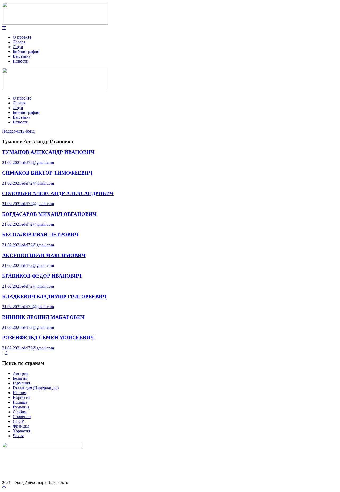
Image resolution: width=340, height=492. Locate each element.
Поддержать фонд (18, 131)
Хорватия (21, 431)
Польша (20, 402)
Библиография (26, 51)
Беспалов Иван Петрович (40, 234)
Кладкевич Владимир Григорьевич (54, 296)
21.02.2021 (11, 162)
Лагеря (19, 42)
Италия (19, 392)
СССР (18, 421)
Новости (20, 61)
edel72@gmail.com (37, 162)
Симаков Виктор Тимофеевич (47, 173)
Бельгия (20, 378)
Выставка (21, 56)
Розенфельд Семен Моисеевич (48, 337)
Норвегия (21, 397)
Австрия (20, 373)
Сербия (19, 412)
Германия (21, 383)
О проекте (22, 37)
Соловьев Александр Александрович (58, 193)
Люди (18, 46)
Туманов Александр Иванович (48, 152)
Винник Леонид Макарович (43, 317)
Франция (21, 426)
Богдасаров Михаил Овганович (49, 214)
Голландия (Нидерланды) (36, 388)
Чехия (18, 435)
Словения (22, 416)
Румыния (21, 407)
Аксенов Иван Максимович (44, 255)
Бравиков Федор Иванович (42, 276)
